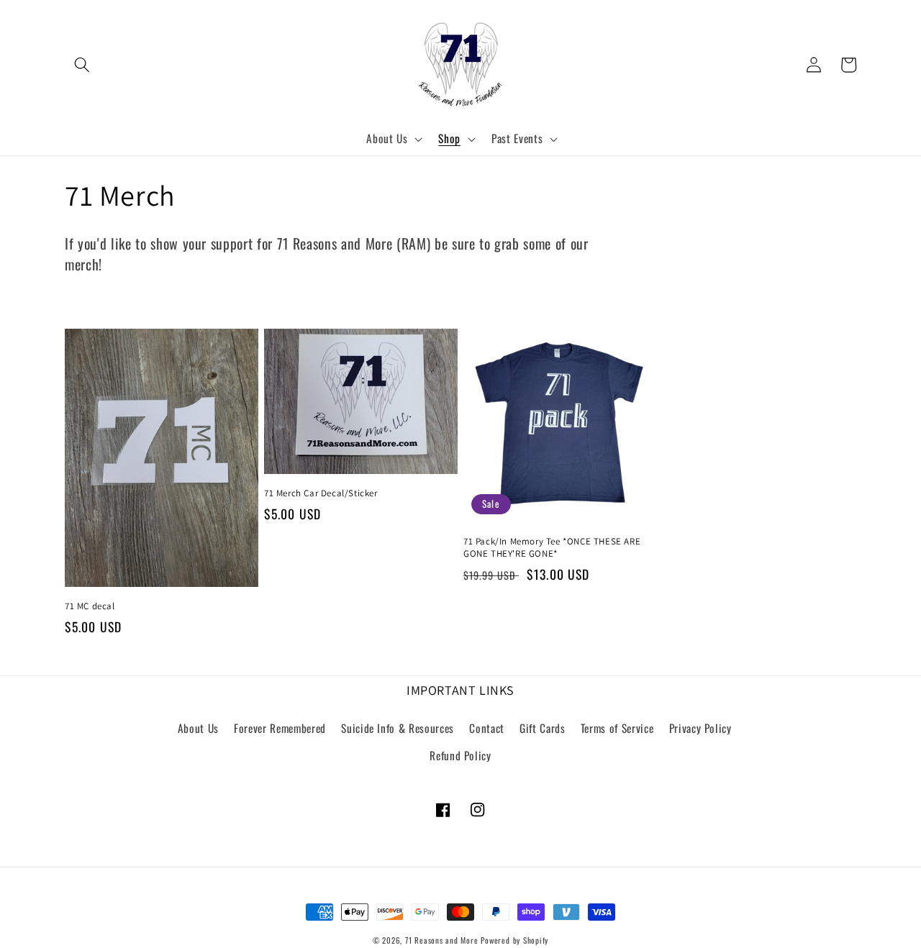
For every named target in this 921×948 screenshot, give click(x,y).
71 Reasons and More (441, 940)
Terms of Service (617, 728)
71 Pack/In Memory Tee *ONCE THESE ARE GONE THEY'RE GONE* (551, 548)
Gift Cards (543, 728)
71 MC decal (90, 606)
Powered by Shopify (514, 940)
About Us (198, 728)
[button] (82, 64)
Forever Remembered (280, 728)
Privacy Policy (700, 728)
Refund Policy (460, 755)
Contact (486, 728)
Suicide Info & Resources (397, 728)
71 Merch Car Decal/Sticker (321, 493)
